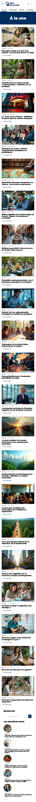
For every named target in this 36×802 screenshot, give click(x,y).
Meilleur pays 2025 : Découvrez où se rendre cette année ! (17, 249)
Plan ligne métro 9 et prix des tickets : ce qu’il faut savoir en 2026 (18, 52)
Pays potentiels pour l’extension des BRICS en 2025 (16, 377)
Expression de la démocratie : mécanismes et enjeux (15, 345)
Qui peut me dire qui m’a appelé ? (17, 670)
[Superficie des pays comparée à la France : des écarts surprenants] (18, 168)
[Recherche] (28, 4)
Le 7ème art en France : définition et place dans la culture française (17, 117)
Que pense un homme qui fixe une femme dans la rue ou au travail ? (18, 795)
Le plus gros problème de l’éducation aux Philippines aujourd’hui (14, 509)
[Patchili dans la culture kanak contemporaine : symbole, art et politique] (18, 69)
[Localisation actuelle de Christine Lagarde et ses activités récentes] (18, 394)
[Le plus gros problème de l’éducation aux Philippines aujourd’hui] (18, 494)
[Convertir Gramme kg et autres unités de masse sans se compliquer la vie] (7, 728)
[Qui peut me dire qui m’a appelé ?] (18, 656)
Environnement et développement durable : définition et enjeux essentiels (17, 476)
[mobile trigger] (3, 4)
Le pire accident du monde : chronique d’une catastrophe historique (15, 442)
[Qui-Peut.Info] (12, 4)
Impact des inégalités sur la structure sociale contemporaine (17, 574)
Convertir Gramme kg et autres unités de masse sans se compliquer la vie (18, 736)
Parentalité (8, 793)
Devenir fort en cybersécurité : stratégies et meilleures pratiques (17, 313)
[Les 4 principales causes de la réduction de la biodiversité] (18, 528)
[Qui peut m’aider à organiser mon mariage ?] (18, 592)
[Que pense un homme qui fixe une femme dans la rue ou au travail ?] (7, 788)
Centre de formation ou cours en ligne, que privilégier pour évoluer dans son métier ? (17, 751)
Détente (7, 734)
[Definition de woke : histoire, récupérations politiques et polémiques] (18, 135)
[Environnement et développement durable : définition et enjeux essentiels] (18, 460)
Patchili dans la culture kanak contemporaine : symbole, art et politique (16, 84)
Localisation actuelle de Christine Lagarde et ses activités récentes (17, 409)
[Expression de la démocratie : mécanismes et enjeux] (18, 330)
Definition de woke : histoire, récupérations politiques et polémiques (15, 150)
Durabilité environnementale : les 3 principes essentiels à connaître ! (17, 281)
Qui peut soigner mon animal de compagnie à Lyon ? (16, 638)
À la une (4, 48)
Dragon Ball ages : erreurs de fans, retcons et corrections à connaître (16, 766)
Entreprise (8, 748)
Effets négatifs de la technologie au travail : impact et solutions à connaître (18, 216)
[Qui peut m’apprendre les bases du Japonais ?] (18, 686)
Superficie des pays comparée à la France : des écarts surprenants (17, 183)
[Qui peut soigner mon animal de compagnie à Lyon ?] (18, 624)
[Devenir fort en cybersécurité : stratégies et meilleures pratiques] (18, 298)
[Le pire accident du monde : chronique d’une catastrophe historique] (18, 426)
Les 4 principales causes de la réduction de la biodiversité (15, 542)
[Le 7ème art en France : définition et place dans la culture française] (18, 103)
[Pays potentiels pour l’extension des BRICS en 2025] (18, 362)
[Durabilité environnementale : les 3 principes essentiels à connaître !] (18, 266)
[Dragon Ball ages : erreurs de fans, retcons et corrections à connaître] (7, 759)
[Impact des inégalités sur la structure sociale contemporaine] (18, 560)
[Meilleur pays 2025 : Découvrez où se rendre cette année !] (18, 234)
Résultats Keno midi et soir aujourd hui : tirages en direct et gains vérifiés (18, 781)
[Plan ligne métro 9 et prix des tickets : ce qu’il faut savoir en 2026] (18, 37)
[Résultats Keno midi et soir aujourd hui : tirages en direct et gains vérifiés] (7, 773)
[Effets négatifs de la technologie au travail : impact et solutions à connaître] (18, 200)
